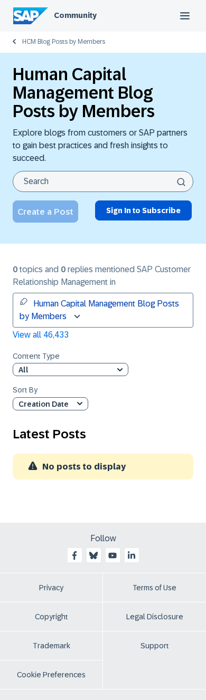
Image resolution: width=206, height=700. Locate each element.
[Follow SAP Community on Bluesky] (93, 555)
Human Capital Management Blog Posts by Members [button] (99, 310)
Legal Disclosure (154, 616)
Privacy (51, 587)
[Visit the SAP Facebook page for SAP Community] (74, 555)
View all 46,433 (41, 334)
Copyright (51, 616)
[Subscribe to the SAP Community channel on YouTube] (112, 555)
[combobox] (103, 181)
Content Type (36, 356)
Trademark (51, 645)
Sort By (25, 390)
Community (75, 15)
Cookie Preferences (51, 674)
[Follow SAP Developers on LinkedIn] (131, 555)
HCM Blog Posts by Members (63, 41)
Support (155, 645)
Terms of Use (154, 587)
